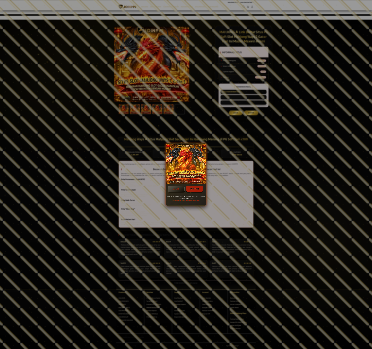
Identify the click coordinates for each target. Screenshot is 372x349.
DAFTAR (194, 189)
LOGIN (176, 189)
